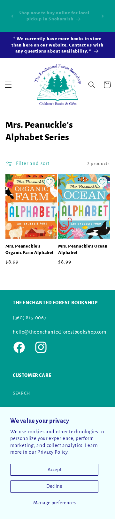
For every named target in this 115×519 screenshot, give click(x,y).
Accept (54, 469)
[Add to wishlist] (49, 182)
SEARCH (21, 393)
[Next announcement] (103, 16)
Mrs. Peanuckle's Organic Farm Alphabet (29, 249)
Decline (54, 486)
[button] (8, 84)
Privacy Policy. (53, 452)
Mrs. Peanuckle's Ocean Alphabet (82, 249)
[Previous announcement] (12, 16)
